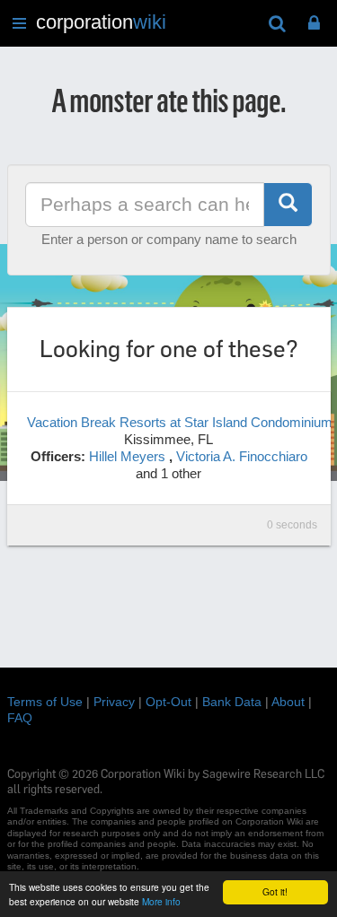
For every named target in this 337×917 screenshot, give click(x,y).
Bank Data (232, 701)
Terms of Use (45, 701)
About (288, 701)
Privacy (114, 701)
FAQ (19, 718)
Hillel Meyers (127, 456)
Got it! (275, 891)
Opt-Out (168, 701)
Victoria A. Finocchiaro (241, 456)
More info (161, 901)
